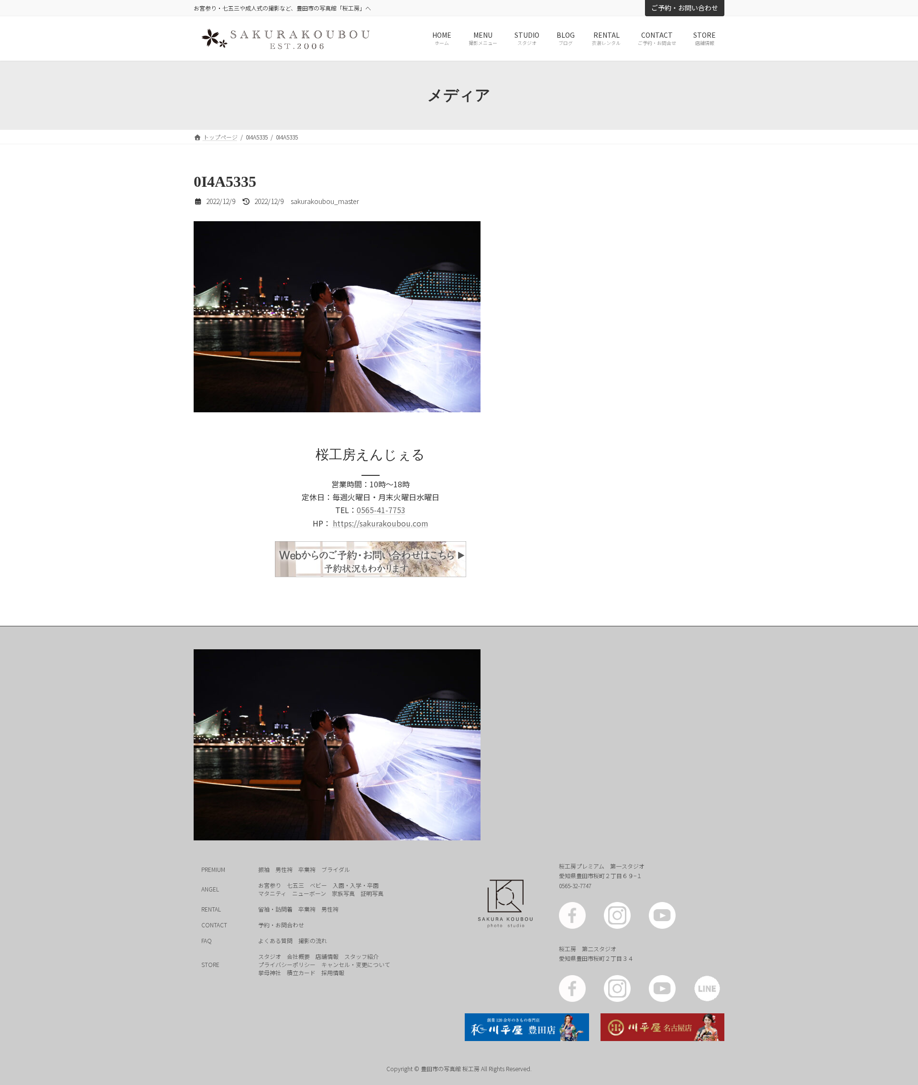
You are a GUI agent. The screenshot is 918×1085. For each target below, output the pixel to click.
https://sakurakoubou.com (380, 523)
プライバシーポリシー (287, 964)
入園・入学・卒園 (356, 885)
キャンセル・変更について (355, 964)
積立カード (301, 972)
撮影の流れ (312, 940)
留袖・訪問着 (275, 909)
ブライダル (335, 869)
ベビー (318, 885)
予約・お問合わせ (281, 925)
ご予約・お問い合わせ (684, 7)
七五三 (295, 885)
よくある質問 (275, 940)
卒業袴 (307, 869)
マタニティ (272, 893)
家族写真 (343, 893)
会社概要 (298, 956)
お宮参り (269, 885)
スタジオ (269, 956)
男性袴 (284, 869)
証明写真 (372, 893)
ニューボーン (309, 893)
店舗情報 (327, 956)
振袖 (264, 869)
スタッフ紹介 (361, 956)
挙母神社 (269, 972)
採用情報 (332, 972)
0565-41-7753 (381, 510)
